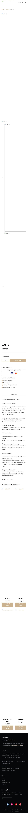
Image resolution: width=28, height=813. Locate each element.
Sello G (20, 598)
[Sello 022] (20, 663)
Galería (3, 784)
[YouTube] (16, 804)
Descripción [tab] (14, 394)
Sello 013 (7, 598)
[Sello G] (20, 542)
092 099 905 (11, 740)
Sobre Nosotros (6, 782)
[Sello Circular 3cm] (7, 663)
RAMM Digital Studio (14, 811)
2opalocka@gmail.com (17, 745)
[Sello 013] (7, 542)
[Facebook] (8, 804)
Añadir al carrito (18, 360)
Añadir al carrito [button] (7, 604)
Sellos (10, 367)
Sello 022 (21, 719)
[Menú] (25, 2)
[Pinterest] (20, 804)
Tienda (3, 780)
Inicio (3, 779)
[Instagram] (12, 804)
